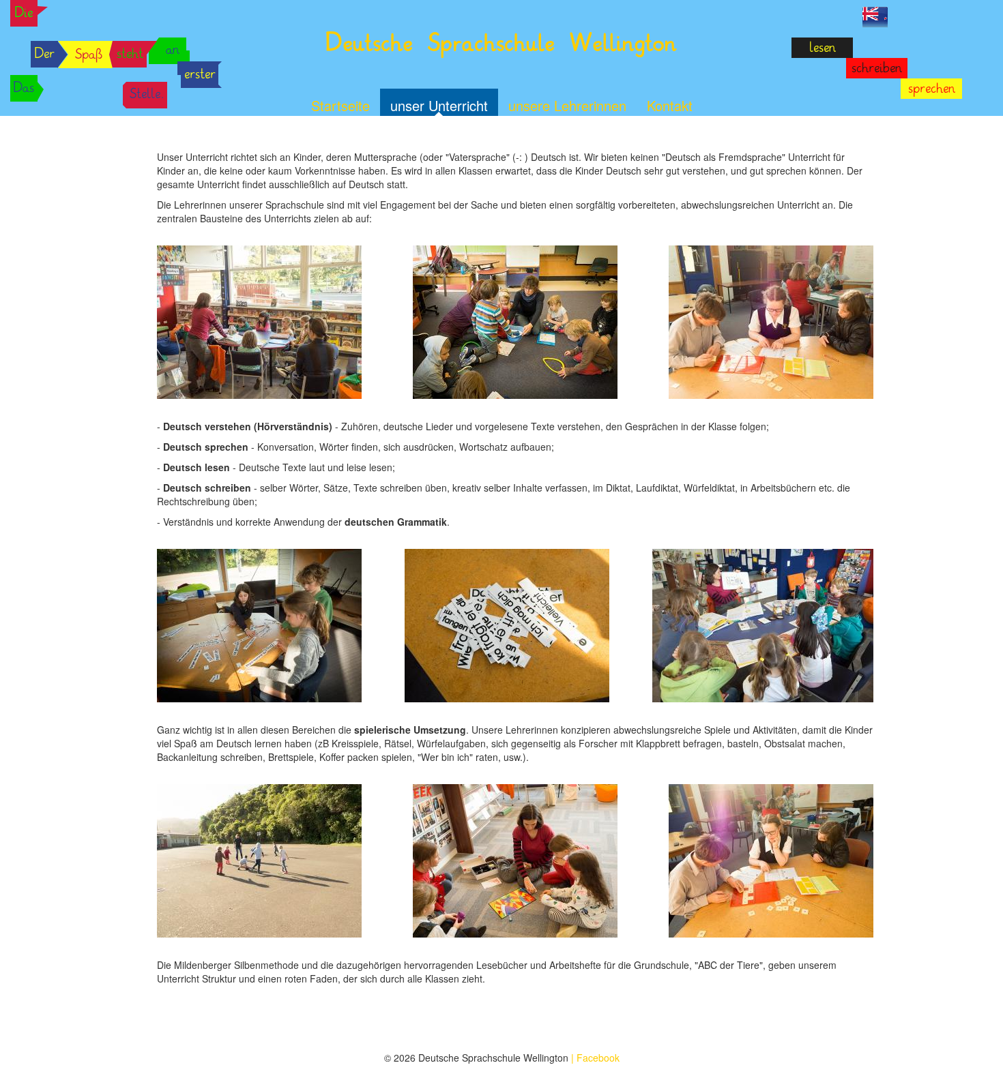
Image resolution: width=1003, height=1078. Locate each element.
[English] (875, 16)
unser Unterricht (439, 105)
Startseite (340, 105)
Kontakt (670, 105)
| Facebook (595, 1057)
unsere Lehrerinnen (567, 105)
